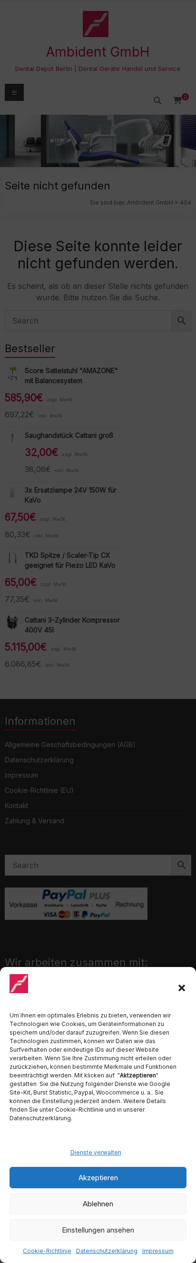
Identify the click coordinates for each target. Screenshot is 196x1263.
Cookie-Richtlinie (47, 1250)
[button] (181, 988)
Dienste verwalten (95, 1152)
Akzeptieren (98, 1177)
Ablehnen (98, 1203)
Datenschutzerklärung (106, 1250)
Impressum (158, 1250)
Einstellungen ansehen (98, 1229)
